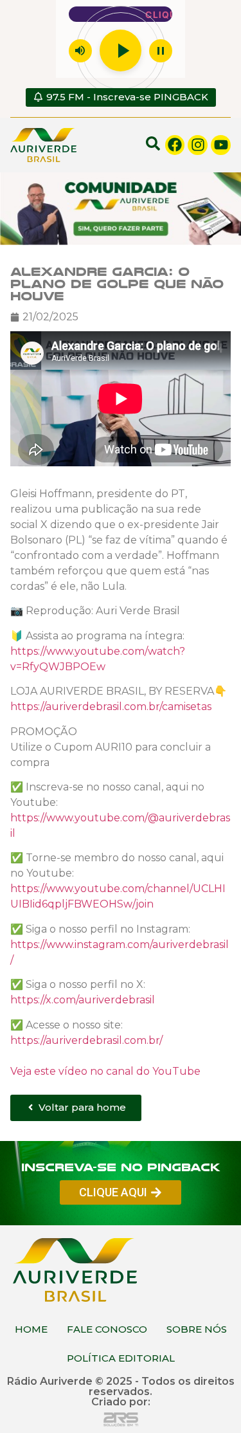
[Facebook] (175, 145)
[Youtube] (221, 145)
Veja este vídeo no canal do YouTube (105, 1070)
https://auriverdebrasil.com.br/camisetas (110, 706)
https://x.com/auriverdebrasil (82, 999)
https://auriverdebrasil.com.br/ (86, 1040)
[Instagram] (198, 145)
